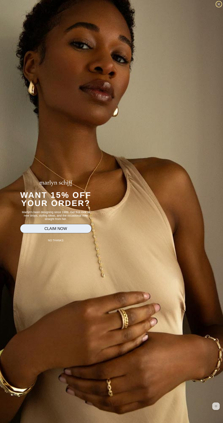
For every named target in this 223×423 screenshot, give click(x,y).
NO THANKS (56, 240)
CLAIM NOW (55, 228)
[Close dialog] (219, 4)
